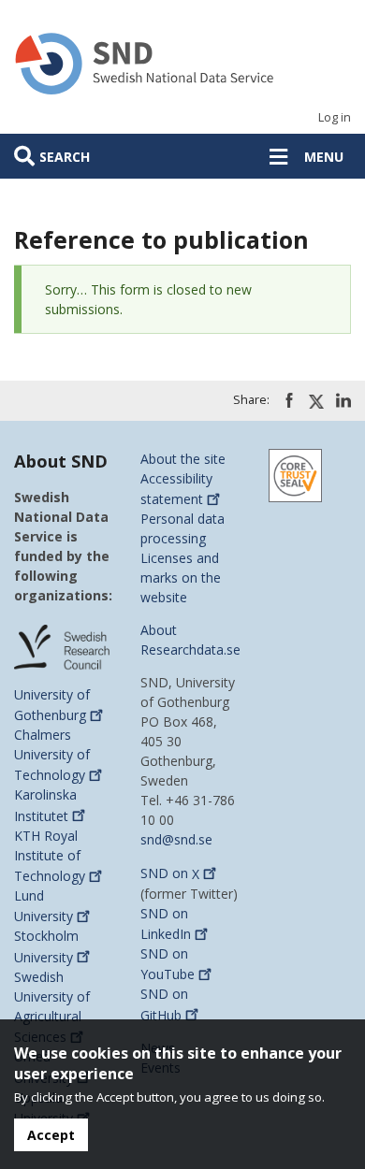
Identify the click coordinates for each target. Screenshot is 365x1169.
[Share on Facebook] (289, 400)
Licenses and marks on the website (180, 577)
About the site (183, 459)
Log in (334, 117)
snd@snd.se (176, 839)
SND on (169, 874)
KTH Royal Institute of (49, 856)
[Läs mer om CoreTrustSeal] (295, 474)
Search (64, 157)
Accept (51, 1135)
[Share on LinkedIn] (343, 400)
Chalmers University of (52, 755)
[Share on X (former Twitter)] (316, 401)
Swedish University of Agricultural (52, 1007)
